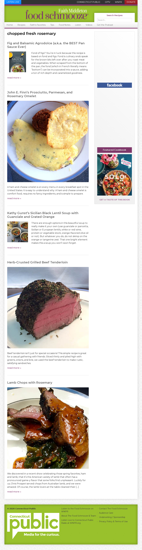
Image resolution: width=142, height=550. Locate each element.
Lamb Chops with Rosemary (29, 382)
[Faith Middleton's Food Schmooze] (46, 13)
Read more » (14, 77)
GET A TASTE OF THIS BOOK (114, 199)
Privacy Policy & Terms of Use (113, 521)
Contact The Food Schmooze (113, 508)
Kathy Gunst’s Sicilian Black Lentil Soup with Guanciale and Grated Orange (42, 215)
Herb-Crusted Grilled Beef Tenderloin (37, 262)
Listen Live (13, 2)
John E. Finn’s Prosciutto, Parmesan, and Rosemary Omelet (40, 94)
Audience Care (106, 513)
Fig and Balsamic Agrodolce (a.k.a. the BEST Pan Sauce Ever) (46, 45)
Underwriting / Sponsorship (112, 517)
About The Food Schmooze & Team (78, 516)
